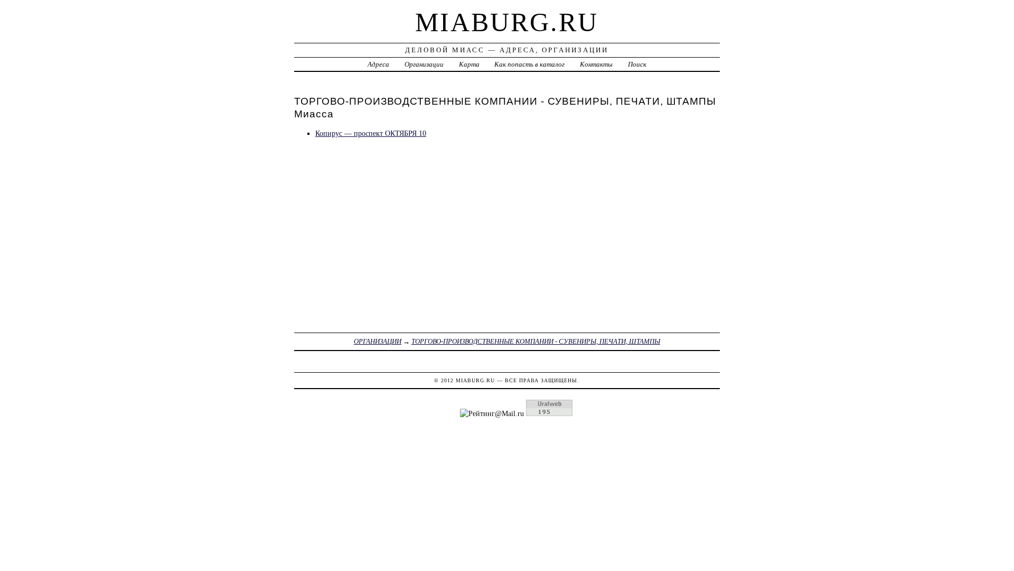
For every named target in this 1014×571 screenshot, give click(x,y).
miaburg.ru (506, 22)
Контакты (596, 64)
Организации (424, 64)
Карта (469, 64)
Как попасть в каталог (529, 64)
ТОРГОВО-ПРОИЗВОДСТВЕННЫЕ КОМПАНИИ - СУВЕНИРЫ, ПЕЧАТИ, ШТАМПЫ (535, 341)
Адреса (378, 64)
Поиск (637, 64)
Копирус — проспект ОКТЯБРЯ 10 (370, 133)
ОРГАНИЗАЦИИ (377, 341)
